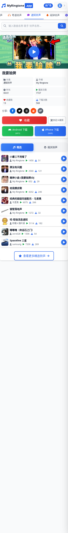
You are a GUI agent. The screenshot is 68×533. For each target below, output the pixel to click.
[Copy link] (40, 111)
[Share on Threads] (26, 111)
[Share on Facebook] (12, 111)
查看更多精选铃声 (34, 256)
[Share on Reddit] (33, 111)
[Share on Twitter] (19, 111)
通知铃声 (7, 82)
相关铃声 (52, 147)
